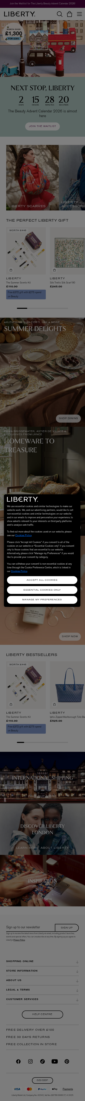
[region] (42, 550)
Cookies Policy (23, 535)
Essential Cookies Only (42, 590)
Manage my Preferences (42, 600)
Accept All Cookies (42, 580)
